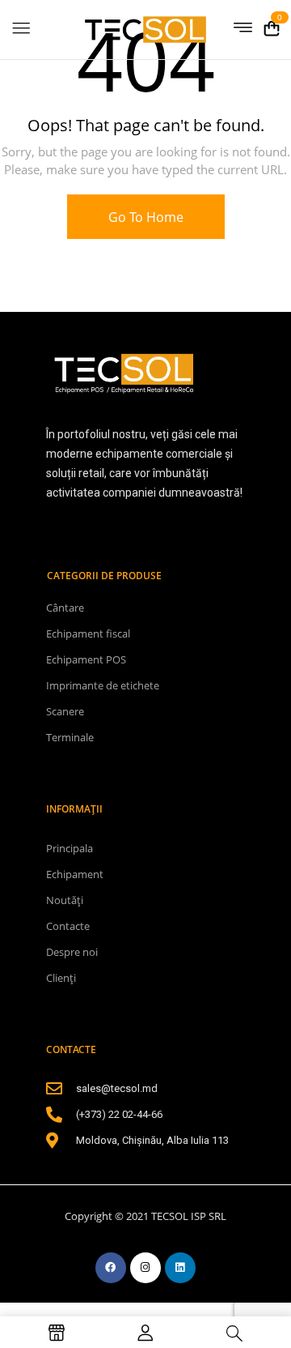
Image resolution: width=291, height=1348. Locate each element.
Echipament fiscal (88, 633)
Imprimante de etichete (102, 685)
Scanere (65, 711)
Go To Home (145, 217)
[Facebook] (110, 1267)
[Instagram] (145, 1267)
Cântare (65, 607)
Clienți (61, 977)
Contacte (68, 926)
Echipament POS (86, 659)
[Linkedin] (180, 1267)
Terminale (70, 737)
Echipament (74, 874)
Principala (69, 848)
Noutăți (64, 900)
